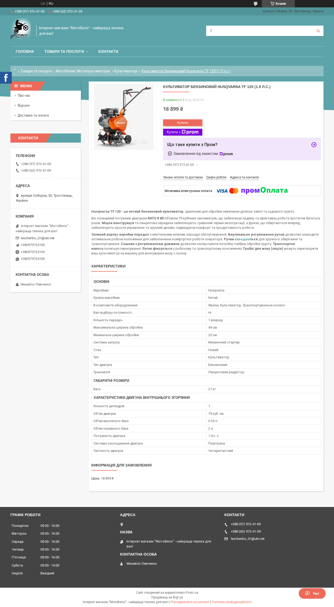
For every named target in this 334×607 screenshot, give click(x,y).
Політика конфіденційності (232, 602)
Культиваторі (126, 71)
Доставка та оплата (33, 115)
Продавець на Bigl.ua (167, 597)
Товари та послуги (64, 51)
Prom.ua (192, 592)
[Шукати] (318, 31)
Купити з (173, 132)
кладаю (243, 239)
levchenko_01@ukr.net (38, 238)
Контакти (108, 51)
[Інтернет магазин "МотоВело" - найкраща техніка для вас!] (20, 31)
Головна (25, 51)
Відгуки (23, 105)
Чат (316, 593)
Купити (182, 123)
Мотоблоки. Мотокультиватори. (83, 71)
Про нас (24, 95)
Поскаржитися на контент (190, 602)
